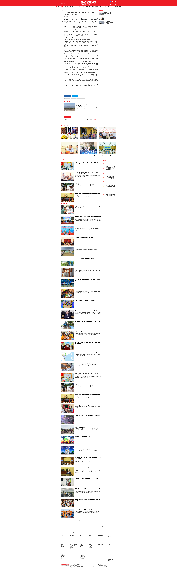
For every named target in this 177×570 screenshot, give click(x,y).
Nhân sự (62, 532)
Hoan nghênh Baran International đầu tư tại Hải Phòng (69, 156)
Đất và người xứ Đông (115, 6)
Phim (61, 558)
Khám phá (90, 545)
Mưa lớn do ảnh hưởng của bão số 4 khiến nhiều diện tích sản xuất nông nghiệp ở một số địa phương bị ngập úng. (88, 324)
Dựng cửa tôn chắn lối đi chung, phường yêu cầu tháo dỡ (86, 478)
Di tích (71, 546)
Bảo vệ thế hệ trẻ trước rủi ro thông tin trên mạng (85, 227)
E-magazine (111, 4)
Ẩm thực (62, 548)
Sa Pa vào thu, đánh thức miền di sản (82, 436)
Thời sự (81, 554)
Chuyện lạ (90, 546)
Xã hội (65, 6)
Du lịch (90, 544)
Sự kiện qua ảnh (100, 544)
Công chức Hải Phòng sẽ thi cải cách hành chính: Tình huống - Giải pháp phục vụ (87, 207)
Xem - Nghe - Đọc (72, 538)
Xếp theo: (88, 119)
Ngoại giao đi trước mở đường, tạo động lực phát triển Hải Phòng (110, 190)
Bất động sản (83, 6)
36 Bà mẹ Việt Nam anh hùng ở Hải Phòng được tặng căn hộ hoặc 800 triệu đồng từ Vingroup (87, 173)
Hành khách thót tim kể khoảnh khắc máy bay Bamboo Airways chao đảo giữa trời (108, 13)
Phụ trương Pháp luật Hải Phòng (112, 552)
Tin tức (90, 536)
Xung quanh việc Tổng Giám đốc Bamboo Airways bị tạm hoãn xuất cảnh (108, 22)
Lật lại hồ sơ (62, 557)
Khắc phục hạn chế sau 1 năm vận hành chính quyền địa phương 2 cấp (86, 163)
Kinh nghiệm (90, 547)
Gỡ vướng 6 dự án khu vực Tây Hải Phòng (110, 163)
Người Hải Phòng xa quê (73, 548)
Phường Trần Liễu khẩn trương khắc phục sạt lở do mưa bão (87, 415)
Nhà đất (62, 536)
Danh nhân (71, 547)
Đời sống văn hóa (72, 536)
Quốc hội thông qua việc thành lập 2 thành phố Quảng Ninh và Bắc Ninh (87, 500)
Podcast (115, 4)
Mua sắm (62, 547)
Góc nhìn (68, 6)
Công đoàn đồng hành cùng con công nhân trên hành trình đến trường (88, 217)
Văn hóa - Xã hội (63, 555)
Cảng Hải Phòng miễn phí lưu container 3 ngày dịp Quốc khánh (88, 509)
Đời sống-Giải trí (82, 555)
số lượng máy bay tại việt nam (80, 98)
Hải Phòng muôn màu (64, 556)
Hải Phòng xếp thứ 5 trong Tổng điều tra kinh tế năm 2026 (107, 156)
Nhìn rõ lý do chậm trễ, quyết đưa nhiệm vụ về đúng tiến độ (107, 140)
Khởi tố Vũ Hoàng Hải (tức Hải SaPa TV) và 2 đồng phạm (86, 268)
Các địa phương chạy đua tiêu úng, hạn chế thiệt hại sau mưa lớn (87, 322)
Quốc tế (96, 6)
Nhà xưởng (62, 537)
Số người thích (96, 119)
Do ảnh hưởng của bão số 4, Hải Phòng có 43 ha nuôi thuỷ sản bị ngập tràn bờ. (86, 249)
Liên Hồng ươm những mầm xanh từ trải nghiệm (85, 300)
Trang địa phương (101, 6)
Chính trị (59, 6)
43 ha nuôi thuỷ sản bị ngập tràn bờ (82, 248)
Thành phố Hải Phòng (110, 536)
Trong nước (109, 537)
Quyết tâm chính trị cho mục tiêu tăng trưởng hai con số (110, 195)
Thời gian (91, 119)
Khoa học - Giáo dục (73, 6)
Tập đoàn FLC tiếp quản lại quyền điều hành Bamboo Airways (85, 104)
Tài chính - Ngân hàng (73, 532)
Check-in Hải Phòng (82, 556)
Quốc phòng (62, 533)
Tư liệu (90, 538)
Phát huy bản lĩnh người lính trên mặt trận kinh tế (88, 156)
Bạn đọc (120, 6)
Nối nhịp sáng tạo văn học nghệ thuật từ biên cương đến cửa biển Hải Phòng (87, 343)
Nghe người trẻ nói (82, 558)
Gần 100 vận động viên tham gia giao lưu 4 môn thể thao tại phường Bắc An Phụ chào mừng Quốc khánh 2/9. (87, 283)
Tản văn (81, 538)
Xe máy (90, 554)
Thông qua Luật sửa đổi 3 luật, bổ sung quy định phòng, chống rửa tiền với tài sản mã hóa (88, 468)
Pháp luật (78, 6)
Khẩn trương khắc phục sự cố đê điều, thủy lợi (84, 258)
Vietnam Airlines (73, 98)
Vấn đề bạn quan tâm (110, 558)
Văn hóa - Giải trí (88, 6)
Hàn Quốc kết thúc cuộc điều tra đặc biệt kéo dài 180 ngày (87, 310)
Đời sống (109, 6)
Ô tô (89, 553)
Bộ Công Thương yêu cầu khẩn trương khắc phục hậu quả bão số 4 (87, 489)
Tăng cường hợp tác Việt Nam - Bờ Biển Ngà (84, 237)
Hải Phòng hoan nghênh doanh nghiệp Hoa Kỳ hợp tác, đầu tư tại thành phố (110, 177)
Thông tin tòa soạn (100, 564)
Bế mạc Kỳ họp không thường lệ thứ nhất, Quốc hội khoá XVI (87, 193)
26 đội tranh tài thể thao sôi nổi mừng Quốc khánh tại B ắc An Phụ (87, 280)
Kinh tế (62, 6)
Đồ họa (109, 544)
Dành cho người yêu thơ (83, 537)
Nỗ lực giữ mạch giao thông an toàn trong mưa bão (85, 183)
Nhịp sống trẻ (62, 546)
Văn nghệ (93, 6)
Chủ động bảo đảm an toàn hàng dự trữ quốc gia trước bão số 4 (88, 140)
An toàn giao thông (82, 557)
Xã (98, 536)
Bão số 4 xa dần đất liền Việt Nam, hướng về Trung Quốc (86, 352)
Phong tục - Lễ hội (72, 545)
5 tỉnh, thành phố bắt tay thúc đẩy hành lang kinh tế (69, 140)
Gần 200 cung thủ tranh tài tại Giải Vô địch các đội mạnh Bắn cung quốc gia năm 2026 (87, 426)
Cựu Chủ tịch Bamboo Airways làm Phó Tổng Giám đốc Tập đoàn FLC (108, 18)
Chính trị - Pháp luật (72, 553)
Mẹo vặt (62, 549)
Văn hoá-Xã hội (72, 555)
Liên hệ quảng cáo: (100, 566)
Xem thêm (80, 520)
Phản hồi (81, 546)
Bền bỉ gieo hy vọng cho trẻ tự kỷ (81, 289)
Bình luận (90, 537)
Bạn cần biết (109, 560)
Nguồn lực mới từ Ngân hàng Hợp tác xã (83, 331)
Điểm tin (81, 553)
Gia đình (62, 545)
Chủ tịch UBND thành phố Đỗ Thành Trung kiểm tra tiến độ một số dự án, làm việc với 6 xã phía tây (110, 168)
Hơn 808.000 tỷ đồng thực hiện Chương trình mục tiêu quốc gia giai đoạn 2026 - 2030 (88, 458)
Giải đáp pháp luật (110, 559)
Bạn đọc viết (81, 545)
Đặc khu (99, 538)
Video (108, 4)
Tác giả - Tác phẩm (72, 537)
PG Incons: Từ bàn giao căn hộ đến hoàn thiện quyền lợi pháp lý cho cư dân (87, 447)
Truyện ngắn (81, 536)
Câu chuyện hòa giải (110, 557)
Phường (99, 537)
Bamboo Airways (68, 98)
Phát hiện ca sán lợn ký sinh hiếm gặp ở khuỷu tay (85, 363)
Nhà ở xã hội (62, 538)
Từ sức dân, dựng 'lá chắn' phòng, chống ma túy (85, 405)
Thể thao (106, 6)
